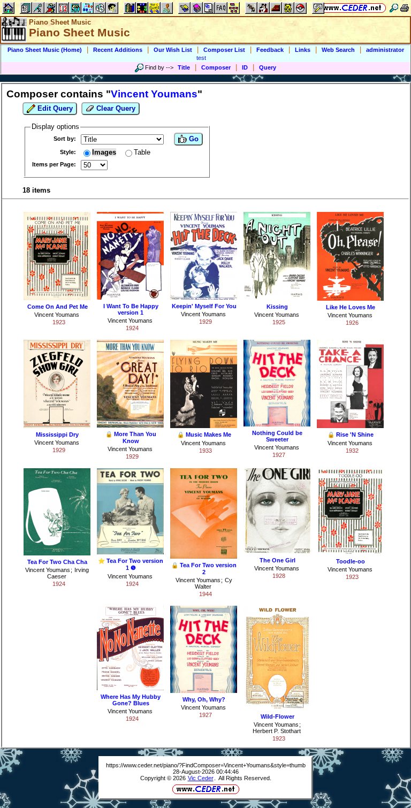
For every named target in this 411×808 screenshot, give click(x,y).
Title (184, 67)
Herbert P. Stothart (277, 731)
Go (193, 139)
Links (302, 50)
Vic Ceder (201, 778)
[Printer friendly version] (404, 8)
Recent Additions (117, 50)
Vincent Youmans (56, 314)
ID (245, 67)
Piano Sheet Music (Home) (44, 50)
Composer (216, 67)
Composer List (224, 50)
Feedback (270, 50)
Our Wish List (173, 50)
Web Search (338, 50)
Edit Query (54, 108)
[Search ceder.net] (394, 8)
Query (267, 67)
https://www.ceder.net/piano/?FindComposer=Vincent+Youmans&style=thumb (206, 765)
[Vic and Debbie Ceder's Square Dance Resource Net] (352, 8)
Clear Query (114, 108)
